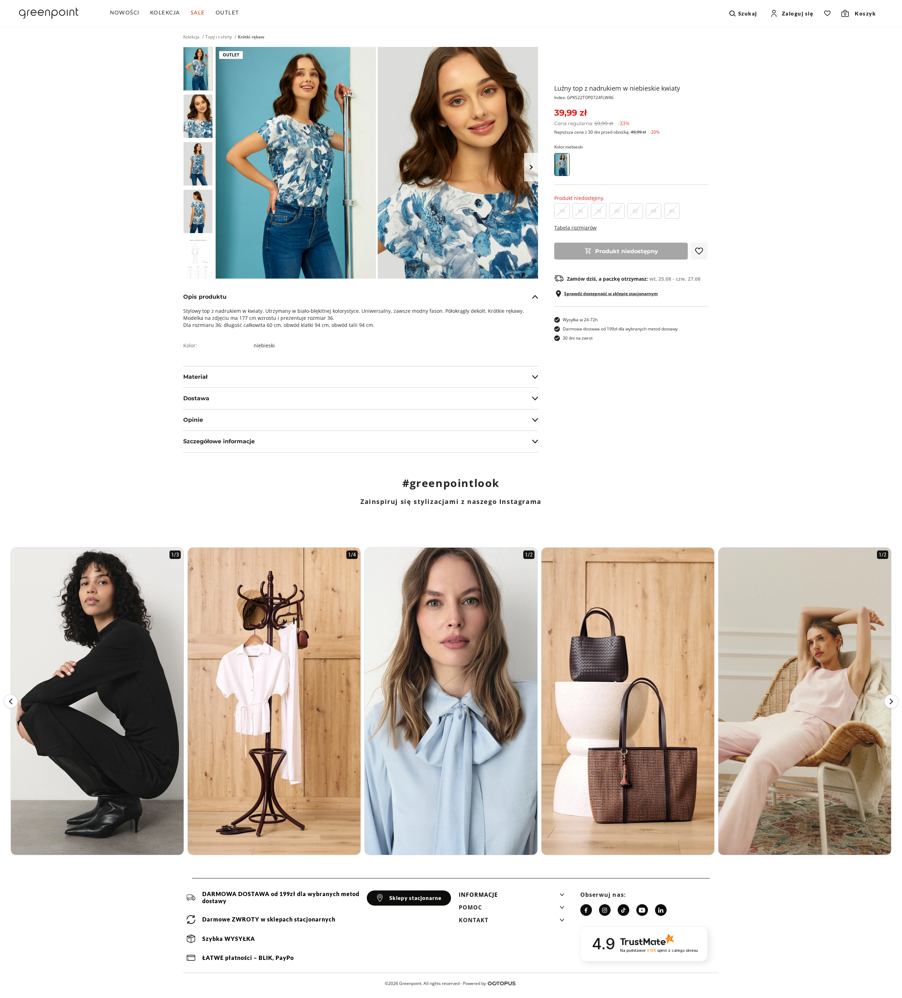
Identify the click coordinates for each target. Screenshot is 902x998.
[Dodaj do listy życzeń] (699, 251)
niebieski (264, 345)
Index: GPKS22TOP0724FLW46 (583, 98)
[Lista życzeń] (827, 13)
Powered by (474, 983)
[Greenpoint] (48, 13)
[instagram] (605, 910)
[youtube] (642, 910)
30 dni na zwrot (578, 338)
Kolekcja (191, 37)
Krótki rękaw (251, 37)
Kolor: (568, 147)
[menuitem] (127, 13)
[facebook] (586, 910)
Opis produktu (205, 296)
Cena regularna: (592, 123)
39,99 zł (570, 113)
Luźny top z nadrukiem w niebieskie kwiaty (617, 88)
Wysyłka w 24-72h (580, 320)
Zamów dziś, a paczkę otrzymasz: (633, 278)
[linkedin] (661, 910)
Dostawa (196, 398)
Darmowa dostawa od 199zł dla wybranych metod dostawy (620, 329)
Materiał (195, 376)
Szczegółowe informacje (219, 441)
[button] (511, 896)
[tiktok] (623, 910)
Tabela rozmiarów (575, 227)
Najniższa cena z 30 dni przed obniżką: (607, 132)
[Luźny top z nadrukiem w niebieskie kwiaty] (198, 69)
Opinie (193, 419)
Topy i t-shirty (218, 37)
